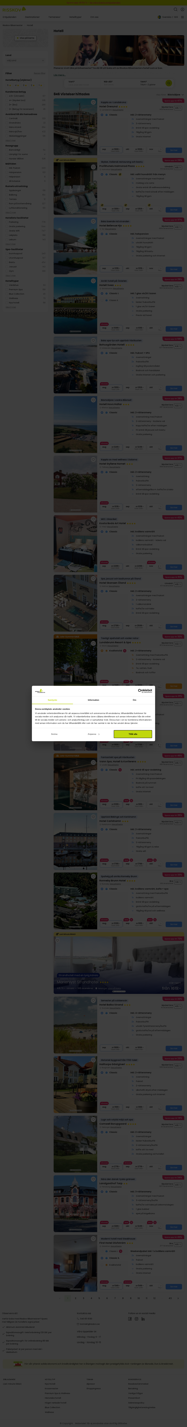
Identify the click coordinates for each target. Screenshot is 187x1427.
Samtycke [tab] (52, 700)
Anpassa (92, 734)
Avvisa (54, 734)
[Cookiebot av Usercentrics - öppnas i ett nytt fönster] (140, 691)
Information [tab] (93, 700)
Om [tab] (134, 700)
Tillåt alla (133, 734)
